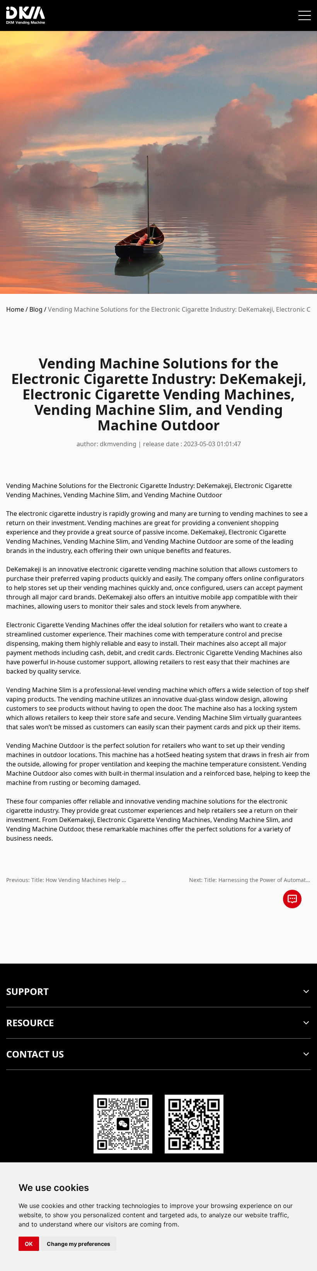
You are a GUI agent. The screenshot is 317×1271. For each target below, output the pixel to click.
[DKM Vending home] (25, 15)
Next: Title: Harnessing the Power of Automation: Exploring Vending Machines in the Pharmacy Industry (250, 880)
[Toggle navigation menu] (304, 15)
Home (15, 309)
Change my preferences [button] (78, 1243)
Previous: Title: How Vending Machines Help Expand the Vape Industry (67, 880)
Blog (36, 309)
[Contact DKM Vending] (292, 899)
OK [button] (29, 1243)
